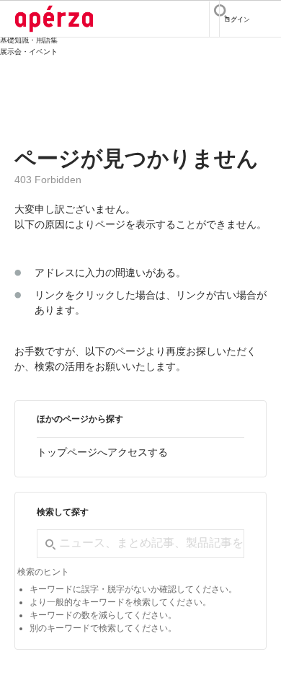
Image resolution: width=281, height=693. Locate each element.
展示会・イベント (29, 52)
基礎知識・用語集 (29, 40)
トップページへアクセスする (102, 452)
